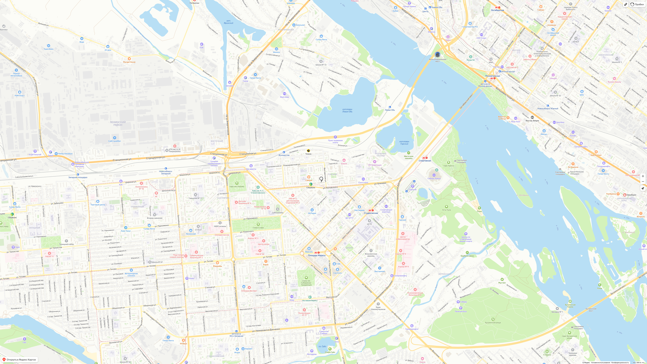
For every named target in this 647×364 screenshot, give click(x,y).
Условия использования (600, 362)
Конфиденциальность (620, 362)
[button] (625, 4)
